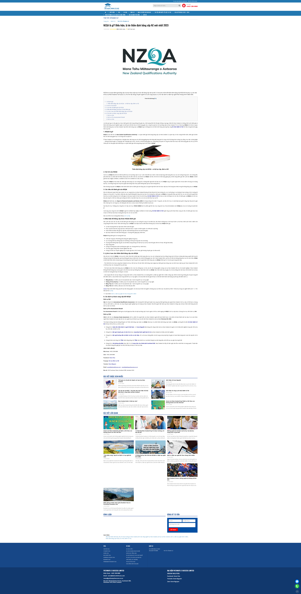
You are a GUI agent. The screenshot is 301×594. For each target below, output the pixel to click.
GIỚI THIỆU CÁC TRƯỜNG (132, 559)
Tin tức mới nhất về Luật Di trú (180, 1)
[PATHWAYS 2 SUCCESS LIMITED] (111, 7)
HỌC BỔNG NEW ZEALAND (132, 563)
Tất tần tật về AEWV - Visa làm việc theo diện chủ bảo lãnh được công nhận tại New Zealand (133, 391)
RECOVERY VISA (107, 555)
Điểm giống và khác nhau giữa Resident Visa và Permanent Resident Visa (116, 503)
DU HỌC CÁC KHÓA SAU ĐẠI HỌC (133, 557)
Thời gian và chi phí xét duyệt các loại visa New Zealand (131, 380)
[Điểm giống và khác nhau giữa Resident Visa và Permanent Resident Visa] (119, 494)
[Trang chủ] (105, 12)
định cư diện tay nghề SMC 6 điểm (179, 536)
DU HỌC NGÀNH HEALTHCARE (133, 551)
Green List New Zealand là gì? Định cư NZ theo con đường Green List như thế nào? (180, 401)
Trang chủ (106, 21)
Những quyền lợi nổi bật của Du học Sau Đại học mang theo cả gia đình (180, 431)
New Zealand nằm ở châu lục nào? (127, 401)
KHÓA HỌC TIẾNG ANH (131, 553)
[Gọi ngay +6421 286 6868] (297, 586)
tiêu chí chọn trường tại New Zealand (128, 536)
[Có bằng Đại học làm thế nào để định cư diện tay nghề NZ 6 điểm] (151, 447)
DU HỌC (128, 546)
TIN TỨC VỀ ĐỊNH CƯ (123, 21)
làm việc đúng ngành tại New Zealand (147, 536)
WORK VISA (106, 553)
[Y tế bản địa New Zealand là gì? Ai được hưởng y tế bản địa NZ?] (151, 423)
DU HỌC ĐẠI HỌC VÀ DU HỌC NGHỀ (134, 555)
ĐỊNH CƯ (113, 21)
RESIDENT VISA (106, 559)
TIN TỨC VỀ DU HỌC (192, 1)
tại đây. (111, 290)
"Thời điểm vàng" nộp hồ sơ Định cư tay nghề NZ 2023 (117, 456)
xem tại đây (127, 216)
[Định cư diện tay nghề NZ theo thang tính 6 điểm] (183, 447)
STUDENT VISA (106, 551)
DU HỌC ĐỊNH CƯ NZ (125, 538)
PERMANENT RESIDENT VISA (109, 561)
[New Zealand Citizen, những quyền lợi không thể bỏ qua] (183, 470)
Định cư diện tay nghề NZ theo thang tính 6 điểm (123, 293)
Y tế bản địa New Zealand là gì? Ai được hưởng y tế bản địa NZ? (149, 431)
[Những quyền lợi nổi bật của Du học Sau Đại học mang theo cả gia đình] (183, 423)
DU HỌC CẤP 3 (129, 549)
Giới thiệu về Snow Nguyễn (173, 380)
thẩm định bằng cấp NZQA (112, 538)
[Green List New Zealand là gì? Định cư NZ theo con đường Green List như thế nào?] (119, 423)
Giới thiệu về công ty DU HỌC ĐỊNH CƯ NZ (177, 390)
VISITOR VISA (106, 549)
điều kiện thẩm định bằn (112, 536)
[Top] (297, 591)
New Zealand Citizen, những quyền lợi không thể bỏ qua (181, 479)
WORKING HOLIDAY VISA (109, 557)
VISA (104, 546)
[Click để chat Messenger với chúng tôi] (297, 581)
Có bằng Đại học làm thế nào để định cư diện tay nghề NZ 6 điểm (150, 456)
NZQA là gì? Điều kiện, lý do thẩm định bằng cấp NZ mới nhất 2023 (135, 25)
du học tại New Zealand (164, 536)
